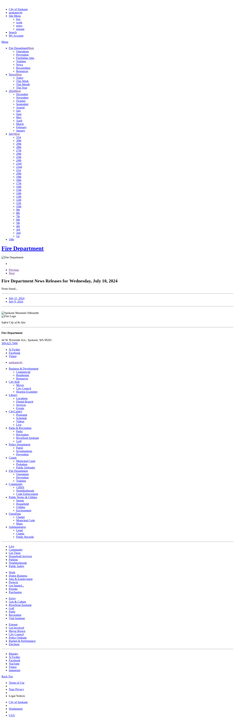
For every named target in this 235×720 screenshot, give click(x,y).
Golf (18, 441)
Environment (23, 510)
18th (18, 180)
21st (18, 170)
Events (20, 408)
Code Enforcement (27, 494)
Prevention (22, 54)
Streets (20, 500)
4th (18, 226)
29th (18, 143)
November (22, 97)
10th (18, 206)
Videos (20, 421)
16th (18, 186)
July (18, 110)
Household (22, 503)
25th (18, 157)
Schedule (21, 418)
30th (18, 140)
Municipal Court (25, 461)
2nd (18, 232)
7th (18, 216)
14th (18, 193)
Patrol (19, 447)
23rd (18, 163)
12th (18, 199)
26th (18, 153)
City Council (23, 388)
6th (18, 219)
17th (18, 183)
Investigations (24, 451)
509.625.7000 (9, 343)
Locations (22, 398)
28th (18, 147)
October (21, 100)
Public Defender (25, 467)
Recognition (23, 67)
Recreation (22, 434)
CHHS (20, 487)
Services (21, 404)
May (18, 117)
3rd (18, 229)
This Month (23, 84)
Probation (21, 464)
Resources (22, 71)
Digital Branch (24, 401)
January (20, 130)
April (19, 120)
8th (18, 213)
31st (18, 137)
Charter (20, 517)
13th (18, 196)
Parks (19, 431)
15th (18, 189)
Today (20, 77)
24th (18, 160)
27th (18, 150)
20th (18, 173)
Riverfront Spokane (27, 437)
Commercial (23, 371)
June (18, 114)
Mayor (20, 385)
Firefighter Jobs (25, 58)
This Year (21, 87)
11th (18, 203)
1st (17, 236)
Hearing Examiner (26, 391)
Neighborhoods (25, 490)
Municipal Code (25, 520)
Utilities (20, 507)
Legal (19, 530)
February (21, 127)
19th (18, 176)
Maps (19, 523)
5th (18, 222)
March (20, 124)
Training (21, 61)
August (20, 107)
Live (18, 424)
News (19, 64)
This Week (22, 81)
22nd (19, 166)
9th (18, 209)
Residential (22, 375)
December (22, 94)
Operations (22, 51)
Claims (20, 533)
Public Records (25, 536)
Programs (21, 414)
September (22, 104)
